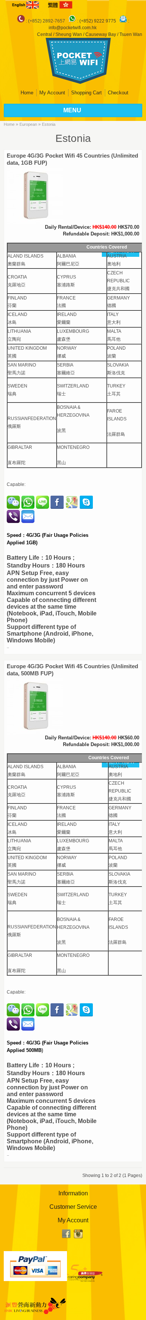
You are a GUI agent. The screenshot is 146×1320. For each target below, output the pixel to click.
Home (27, 92)
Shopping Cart (86, 92)
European (28, 124)
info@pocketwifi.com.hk (73, 27)
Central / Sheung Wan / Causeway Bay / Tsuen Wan (89, 34)
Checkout (118, 92)
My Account (52, 92)
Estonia (48, 124)
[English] (26, 4)
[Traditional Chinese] (59, 4)
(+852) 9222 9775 (98, 21)
